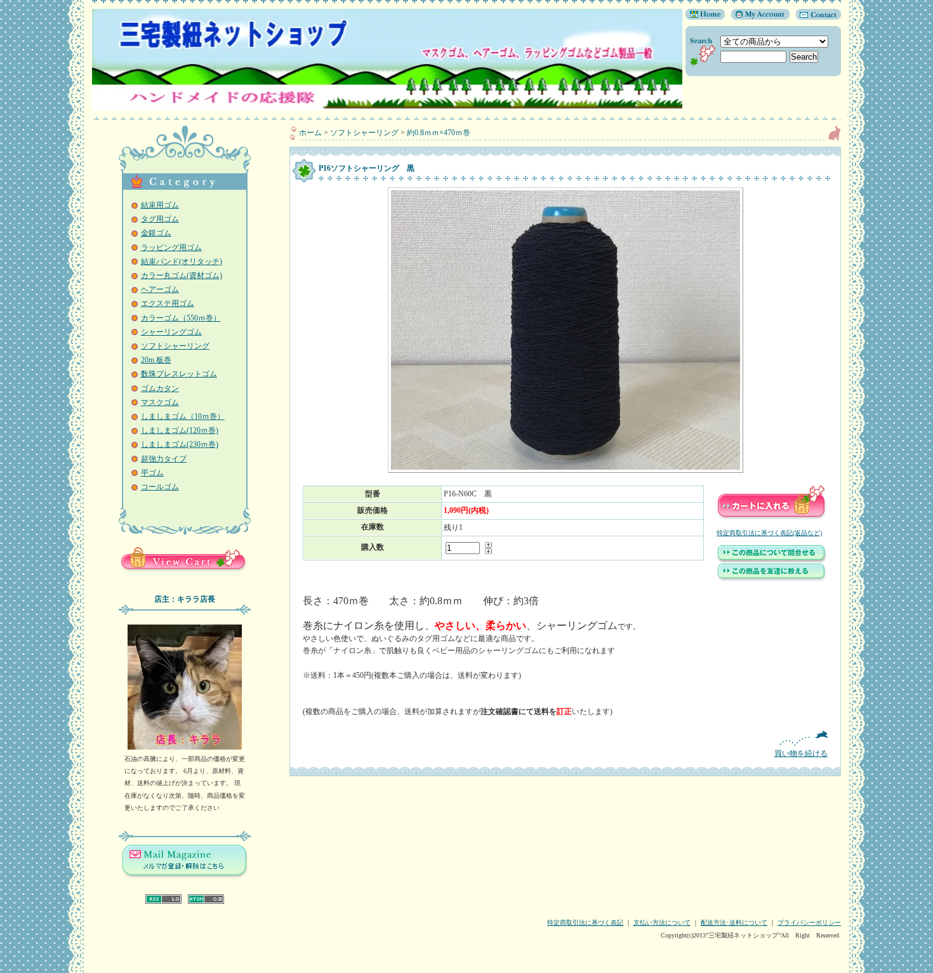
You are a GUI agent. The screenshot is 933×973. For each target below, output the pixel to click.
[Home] (705, 17)
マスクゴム (160, 402)
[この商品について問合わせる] (772, 561)
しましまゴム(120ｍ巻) (179, 430)
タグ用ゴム (160, 219)
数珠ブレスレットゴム (179, 373)
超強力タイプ (164, 458)
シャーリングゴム (171, 332)
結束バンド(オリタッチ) (181, 261)
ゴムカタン (160, 388)
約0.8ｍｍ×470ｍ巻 (438, 132)
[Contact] (815, 17)
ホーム (310, 132)
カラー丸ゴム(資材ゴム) (181, 275)
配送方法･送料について (734, 922)
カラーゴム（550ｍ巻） (181, 318)
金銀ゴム (156, 232)
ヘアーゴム (160, 289)
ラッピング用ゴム (171, 247)
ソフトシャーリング (175, 345)
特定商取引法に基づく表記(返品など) (769, 532)
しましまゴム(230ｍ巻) (179, 444)
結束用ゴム (160, 205)
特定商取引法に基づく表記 (585, 922)
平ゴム (152, 472)
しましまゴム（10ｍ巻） (183, 416)
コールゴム (160, 486)
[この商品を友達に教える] (772, 579)
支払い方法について (662, 922)
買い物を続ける (801, 753)
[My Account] (757, 17)
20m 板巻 (156, 359)
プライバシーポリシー (809, 922)
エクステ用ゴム (167, 303)
